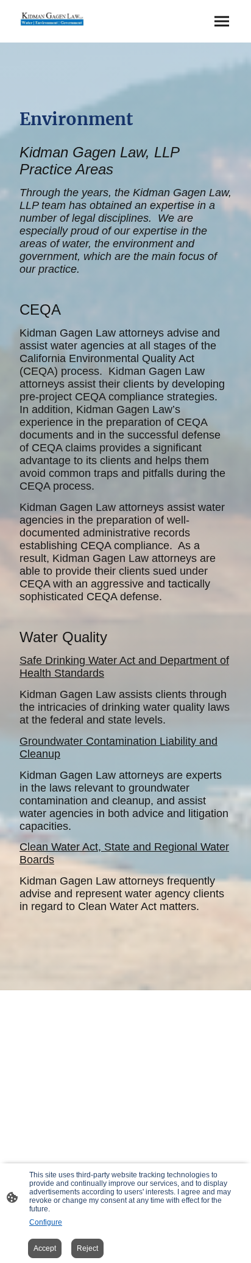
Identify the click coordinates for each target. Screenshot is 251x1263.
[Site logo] (52, 19)
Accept (45, 1248)
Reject (87, 1248)
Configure (45, 1222)
